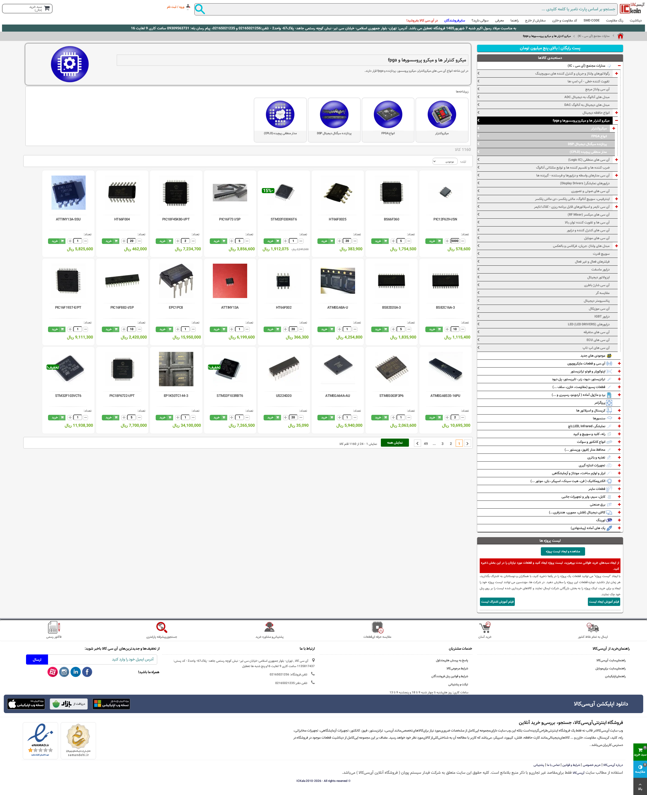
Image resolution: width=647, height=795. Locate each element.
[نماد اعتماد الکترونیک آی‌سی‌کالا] (40, 739)
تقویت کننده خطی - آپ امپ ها (589, 81)
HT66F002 (283, 308)
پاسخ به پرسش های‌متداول (452, 660)
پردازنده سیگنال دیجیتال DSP (334, 133)
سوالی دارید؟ (480, 20)
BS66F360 (391, 219)
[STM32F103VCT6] (68, 369)
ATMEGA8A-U (337, 308)
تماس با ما (553, 764)
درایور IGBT (602, 316)
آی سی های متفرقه (597, 332)
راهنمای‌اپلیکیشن (615, 676)
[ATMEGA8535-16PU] (445, 369)
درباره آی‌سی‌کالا (613, 764)
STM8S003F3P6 (391, 396)
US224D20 (283, 396)
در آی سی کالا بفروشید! (422, 20)
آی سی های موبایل (597, 238)
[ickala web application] (111, 704)
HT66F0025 (337, 219)
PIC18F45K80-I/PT (176, 219)
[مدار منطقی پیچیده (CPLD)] (280, 114)
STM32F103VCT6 (68, 396)
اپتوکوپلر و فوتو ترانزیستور (588, 371)
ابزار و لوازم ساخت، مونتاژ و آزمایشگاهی (579, 473)
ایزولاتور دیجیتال (598, 277)
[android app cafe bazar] (68, 704)
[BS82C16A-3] (445, 281)
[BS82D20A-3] (391, 281)
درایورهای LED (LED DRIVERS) (589, 324)
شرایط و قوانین (571, 764)
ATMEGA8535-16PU (445, 396)
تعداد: (465, 234)
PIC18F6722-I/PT (122, 396)
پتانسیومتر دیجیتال (597, 301)
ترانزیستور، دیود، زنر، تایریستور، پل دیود (579, 379)
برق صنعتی (598, 504)
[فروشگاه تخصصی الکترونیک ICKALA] (632, 8)
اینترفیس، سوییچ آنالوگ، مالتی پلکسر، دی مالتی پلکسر (572, 199)
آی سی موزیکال (599, 308)
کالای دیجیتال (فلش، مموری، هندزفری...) (577, 512)
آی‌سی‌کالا (579, 772)
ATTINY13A (230, 308)
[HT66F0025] (338, 192)
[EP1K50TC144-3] (176, 369)
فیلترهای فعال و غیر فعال (592, 261)
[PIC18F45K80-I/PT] (176, 192)
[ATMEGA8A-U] (338, 281)
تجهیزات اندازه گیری (592, 465)
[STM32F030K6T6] (284, 192)
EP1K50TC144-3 (176, 396)
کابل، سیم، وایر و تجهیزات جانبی (584, 496)
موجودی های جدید (593, 355)
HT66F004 (122, 219)
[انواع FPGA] (388, 114)
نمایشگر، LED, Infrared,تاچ (587, 426)
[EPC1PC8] (176, 281)
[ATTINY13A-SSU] (68, 192)
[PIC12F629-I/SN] (445, 192)
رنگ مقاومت (614, 20)
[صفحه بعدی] (417, 443)
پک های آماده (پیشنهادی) (588, 528)
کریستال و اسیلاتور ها (591, 410)
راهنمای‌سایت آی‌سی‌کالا (611, 660)
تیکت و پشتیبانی (458, 684)
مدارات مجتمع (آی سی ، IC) (594, 36)
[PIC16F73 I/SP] (230, 192)
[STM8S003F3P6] (391, 369)
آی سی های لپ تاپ (596, 348)
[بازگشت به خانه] (618, 36)
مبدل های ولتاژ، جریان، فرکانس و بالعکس (581, 246)
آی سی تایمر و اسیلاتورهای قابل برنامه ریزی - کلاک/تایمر (572, 207)
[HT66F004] (122, 192)
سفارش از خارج (535, 20)
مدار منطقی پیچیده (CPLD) (280, 133)
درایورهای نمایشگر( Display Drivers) (585, 183)
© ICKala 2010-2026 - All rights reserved (323, 780)
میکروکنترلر (442, 133)
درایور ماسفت (600, 269)
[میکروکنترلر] (442, 114)
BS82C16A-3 (445, 308)
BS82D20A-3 (391, 308)
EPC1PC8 (176, 308)
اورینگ (601, 520)
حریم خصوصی (592, 764)
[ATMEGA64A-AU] (338, 369)
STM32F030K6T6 (284, 219)
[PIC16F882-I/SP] (122, 281)
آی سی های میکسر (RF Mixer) (589, 214)
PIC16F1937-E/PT (68, 308)
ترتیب (463, 162)
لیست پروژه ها (550, 541)
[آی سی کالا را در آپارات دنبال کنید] (53, 672)
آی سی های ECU (598, 340)
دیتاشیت (636, 20)
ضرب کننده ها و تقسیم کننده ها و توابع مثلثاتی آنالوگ (573, 167)
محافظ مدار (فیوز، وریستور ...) (585, 449)
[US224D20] (284, 369)
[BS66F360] (391, 192)
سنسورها (599, 418)
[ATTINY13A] (230, 281)
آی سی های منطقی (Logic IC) (589, 160)
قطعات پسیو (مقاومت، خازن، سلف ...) (579, 387)
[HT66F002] (284, 281)
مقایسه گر (603, 293)
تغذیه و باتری (596, 457)
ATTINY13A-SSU (68, 219)
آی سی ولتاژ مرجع (597, 89)
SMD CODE (591, 20)
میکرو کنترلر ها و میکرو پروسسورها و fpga (581, 120)
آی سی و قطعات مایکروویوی (586, 363)
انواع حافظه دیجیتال (596, 113)
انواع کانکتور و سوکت (591, 442)
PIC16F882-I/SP (122, 308)
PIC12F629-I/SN (445, 219)
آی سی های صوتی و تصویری (590, 191)
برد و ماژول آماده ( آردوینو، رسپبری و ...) (579, 395)
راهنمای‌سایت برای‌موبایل (610, 668)
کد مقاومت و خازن (564, 20)
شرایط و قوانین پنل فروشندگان (449, 676)
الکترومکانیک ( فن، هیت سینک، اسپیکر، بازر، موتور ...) (568, 481)
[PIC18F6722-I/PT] (122, 369)
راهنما (515, 20)
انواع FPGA (388, 133)
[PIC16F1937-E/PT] (68, 281)
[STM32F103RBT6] (230, 369)
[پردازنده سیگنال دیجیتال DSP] (334, 114)
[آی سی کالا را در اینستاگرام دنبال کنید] (64, 672)
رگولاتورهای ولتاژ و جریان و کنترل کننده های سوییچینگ (572, 73)
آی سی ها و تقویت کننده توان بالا (587, 222)
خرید (432, 240)
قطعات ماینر (597, 489)
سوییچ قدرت (601, 254)
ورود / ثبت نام (175, 6)
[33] (26, 704)
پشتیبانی (539, 764)
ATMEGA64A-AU (337, 396)
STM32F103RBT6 (230, 396)
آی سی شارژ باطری (597, 285)
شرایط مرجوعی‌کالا (457, 668)
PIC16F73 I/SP (229, 219)
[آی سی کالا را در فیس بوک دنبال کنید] (87, 672)
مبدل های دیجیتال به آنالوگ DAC (587, 105)
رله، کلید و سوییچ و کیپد (589, 434)
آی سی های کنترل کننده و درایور (588, 230)
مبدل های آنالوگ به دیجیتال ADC (587, 97)
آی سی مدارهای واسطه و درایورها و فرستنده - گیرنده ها (573, 175)
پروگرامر (600, 402)
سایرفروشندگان (454, 20)
